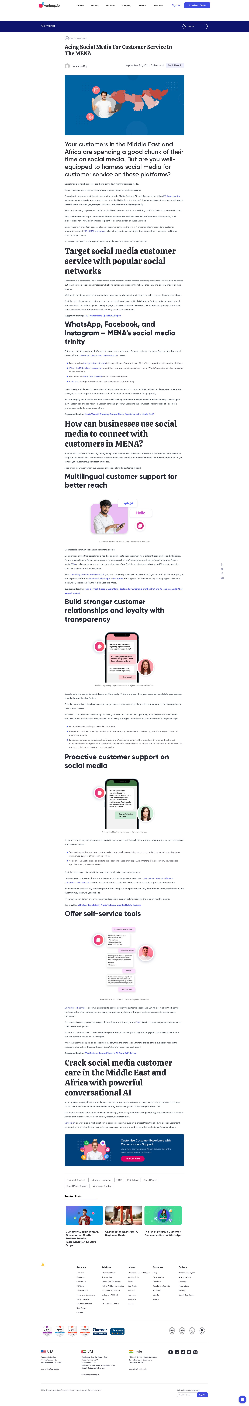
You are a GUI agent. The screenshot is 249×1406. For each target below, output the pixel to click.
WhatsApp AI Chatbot (111, 1281)
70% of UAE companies (94, 231)
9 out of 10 (74, 381)
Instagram (118, 578)
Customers (81, 1277)
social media (175, 65)
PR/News (80, 1286)
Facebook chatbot (76, 1180)
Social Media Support (77, 1186)
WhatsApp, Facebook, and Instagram (99, 355)
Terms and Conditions (86, 1295)
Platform (80, 5)
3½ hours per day (171, 196)
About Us (80, 1273)
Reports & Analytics (187, 1273)
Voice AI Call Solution (110, 1304)
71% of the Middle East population (85, 368)
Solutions (110, 5)
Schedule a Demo (197, 5)
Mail (222, 578)
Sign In (176, 5)
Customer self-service (75, 1008)
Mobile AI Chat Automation (113, 1286)
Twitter (222, 569)
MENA (119, 1180)
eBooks (156, 1295)
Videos (156, 1299)
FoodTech (131, 1299)
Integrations (184, 1286)
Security (182, 1290)
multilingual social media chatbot (88, 574)
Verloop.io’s (70, 1123)
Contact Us (81, 1281)
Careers (80, 1312)
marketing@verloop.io (50, 1369)
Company (81, 1267)
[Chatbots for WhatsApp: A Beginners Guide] (124, 1215)
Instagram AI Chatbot (111, 1295)
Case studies (158, 1277)
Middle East (132, 1180)
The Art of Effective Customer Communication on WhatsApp (163, 1233)
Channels (182, 1281)
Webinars (157, 1281)
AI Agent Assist (185, 1277)
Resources (158, 1267)
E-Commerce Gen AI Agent (138, 1273)
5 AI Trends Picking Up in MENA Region (103, 315)
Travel (130, 1281)
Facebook (222, 573)
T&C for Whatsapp (84, 1304)
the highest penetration (94, 363)
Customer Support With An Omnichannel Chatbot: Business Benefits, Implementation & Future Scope (82, 1238)
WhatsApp (105, 578)
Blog (155, 1273)
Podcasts (157, 1290)
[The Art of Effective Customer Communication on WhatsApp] (163, 1215)
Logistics (131, 1290)
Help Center (82, 1308)
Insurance (131, 1295)
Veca (104, 1299)
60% (73, 564)
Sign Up (202, 1395)
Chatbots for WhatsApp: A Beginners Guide (121, 1233)
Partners (142, 5)
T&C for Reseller (83, 1299)
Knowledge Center (186, 1295)
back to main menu (78, 38)
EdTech (130, 1304)
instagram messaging (101, 1180)
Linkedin (222, 564)
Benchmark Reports (161, 1286)
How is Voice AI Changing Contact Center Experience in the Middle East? (119, 414)
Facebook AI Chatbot (111, 1290)
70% (138, 1022)
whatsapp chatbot (102, 1186)
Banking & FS (133, 1277)
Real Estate (132, 1286)
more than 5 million (92, 376)
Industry (95, 5)
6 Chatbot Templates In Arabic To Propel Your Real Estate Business (109, 905)
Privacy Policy (82, 1290)
